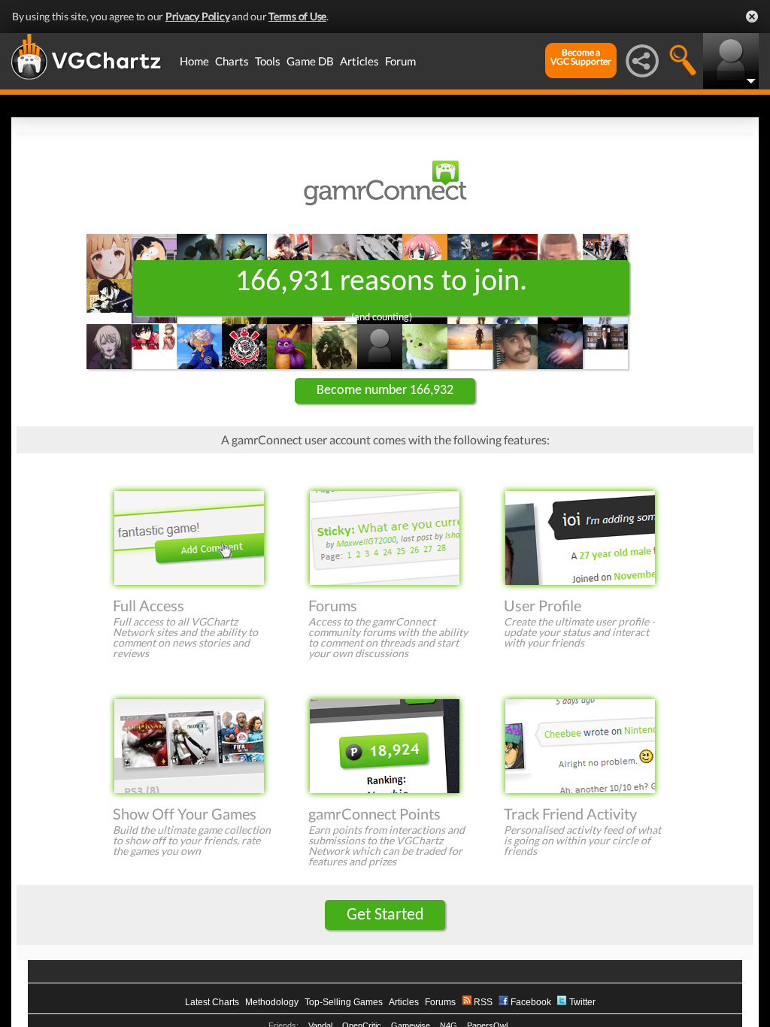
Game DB (310, 61)
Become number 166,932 (385, 390)
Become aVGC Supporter (580, 57)
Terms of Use (297, 16)
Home (194, 61)
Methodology (272, 1002)
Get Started (385, 915)
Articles (359, 61)
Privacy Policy (197, 16)
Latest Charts (212, 1002)
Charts (232, 61)
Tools (267, 61)
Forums (440, 1002)
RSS (483, 1002)
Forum (400, 61)
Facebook (531, 1002)
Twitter (582, 1002)
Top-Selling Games (344, 1002)
